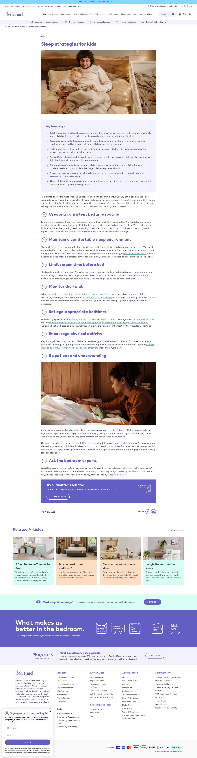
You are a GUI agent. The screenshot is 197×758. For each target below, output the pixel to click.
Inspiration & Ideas (145, 14)
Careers (125, 684)
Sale (135, 14)
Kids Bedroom (112, 14)
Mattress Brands (12, 6)
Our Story (126, 677)
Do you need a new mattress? (71, 566)
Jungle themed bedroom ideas (161, 566)
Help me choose (58, 497)
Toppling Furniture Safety (166, 708)
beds (17, 688)
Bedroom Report (129, 691)
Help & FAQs (160, 701)
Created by (68, 717)
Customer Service (164, 672)
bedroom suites (27, 688)
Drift (29, 696)
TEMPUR (35, 696)
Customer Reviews (130, 681)
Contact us (127, 708)
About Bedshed (130, 672)
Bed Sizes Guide (96, 677)
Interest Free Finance (164, 684)
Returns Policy (161, 704)
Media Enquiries (129, 701)
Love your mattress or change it (47, 22)
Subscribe (152, 602)
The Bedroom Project (131, 694)
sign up (27, 742)
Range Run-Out (47, 6)
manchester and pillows (38, 702)
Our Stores (188, 6)
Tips (48, 511)
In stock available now (102, 22)
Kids (43, 36)
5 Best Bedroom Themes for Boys (33, 566)
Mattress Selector (31, 6)
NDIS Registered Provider (166, 694)
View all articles (177, 530)
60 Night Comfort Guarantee (168, 677)
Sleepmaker (20, 696)
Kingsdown (44, 696)
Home (7, 27)
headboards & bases (41, 691)
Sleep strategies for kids (37, 27)
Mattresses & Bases (50, 14)
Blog (92, 716)
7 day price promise (76, 22)
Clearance (61, 6)
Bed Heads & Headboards (101, 697)
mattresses (24, 694)
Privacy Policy (45, 752)
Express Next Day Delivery (156, 22)
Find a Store (127, 705)
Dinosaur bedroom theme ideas (119, 566)
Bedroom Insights (77, 6)
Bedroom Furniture (97, 14)
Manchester (125, 14)
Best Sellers (94, 713)
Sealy (46, 694)
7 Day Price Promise (163, 681)
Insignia (33, 699)
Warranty (159, 697)
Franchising (127, 687)
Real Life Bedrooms (130, 698)
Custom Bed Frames (80, 14)
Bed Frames (65, 14)
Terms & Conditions (130, 712)
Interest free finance (128, 22)
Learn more (155, 655)
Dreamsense (20, 699)
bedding (27, 683)
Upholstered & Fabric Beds (101, 694)
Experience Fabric (97, 709)
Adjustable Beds (97, 681)
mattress (19, 683)
